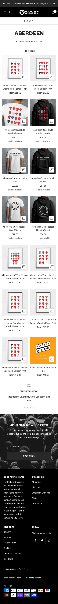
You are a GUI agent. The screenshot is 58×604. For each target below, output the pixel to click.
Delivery (7, 532)
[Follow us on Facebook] (35, 540)
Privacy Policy (10, 543)
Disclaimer (8, 559)
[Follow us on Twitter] (42, 540)
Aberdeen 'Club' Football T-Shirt (15, 180)
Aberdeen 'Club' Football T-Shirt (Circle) (15, 228)
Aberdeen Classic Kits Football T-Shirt (15, 131)
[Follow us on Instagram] (48, 540)
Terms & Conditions (12, 553)
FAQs (34, 498)
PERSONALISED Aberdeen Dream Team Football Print (15, 87)
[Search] (10, 12)
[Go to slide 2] (27, 407)
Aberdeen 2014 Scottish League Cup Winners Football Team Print (15, 323)
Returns (7, 537)
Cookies (7, 548)
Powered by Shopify (33, 578)
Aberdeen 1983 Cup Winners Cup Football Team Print (15, 369)
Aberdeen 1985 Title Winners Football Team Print (15, 277)
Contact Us (37, 503)
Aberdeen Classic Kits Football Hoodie (43, 131)
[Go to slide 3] (30, 407)
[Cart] (52, 12)
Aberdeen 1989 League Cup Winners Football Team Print (43, 321)
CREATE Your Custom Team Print (43, 369)
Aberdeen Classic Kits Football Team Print (43, 87)
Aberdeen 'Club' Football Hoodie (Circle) (43, 228)
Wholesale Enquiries (41, 493)
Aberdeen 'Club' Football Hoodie (43, 180)
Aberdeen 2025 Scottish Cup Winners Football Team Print (43, 277)
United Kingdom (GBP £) (15, 569)
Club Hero (36, 487)
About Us (36, 482)
